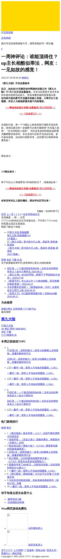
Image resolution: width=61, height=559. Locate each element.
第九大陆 (8, 319)
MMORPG (20, 328)
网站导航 (17, 553)
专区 (9, 259)
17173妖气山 (29, 309)
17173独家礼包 (9, 335)
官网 (3, 259)
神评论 (25, 77)
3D (2, 328)
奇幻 (7, 328)
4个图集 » (12, 238)
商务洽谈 (40, 550)
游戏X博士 (6, 309)
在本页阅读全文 (31, 214)
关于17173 (6, 550)
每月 (9, 427)
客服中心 (6, 553)
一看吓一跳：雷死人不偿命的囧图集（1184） (33, 486)
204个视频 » (13, 254)
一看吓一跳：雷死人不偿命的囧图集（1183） (32, 471)
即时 (12, 328)
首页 (3, 214)
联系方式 (51, 550)
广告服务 (29, 550)
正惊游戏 (18, 309)
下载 (14, 259)
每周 (3, 427)
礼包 (19, 259)
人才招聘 (18, 550)
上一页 (10, 214)
